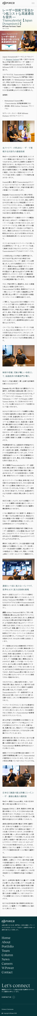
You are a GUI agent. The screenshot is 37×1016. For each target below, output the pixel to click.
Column (7, 955)
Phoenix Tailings (12, 59)
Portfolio (8, 946)
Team (6, 950)
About (6, 942)
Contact (7, 972)
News (6, 959)
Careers (7, 963)
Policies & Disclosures (7, 1009)
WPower (8, 968)
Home (6, 937)
